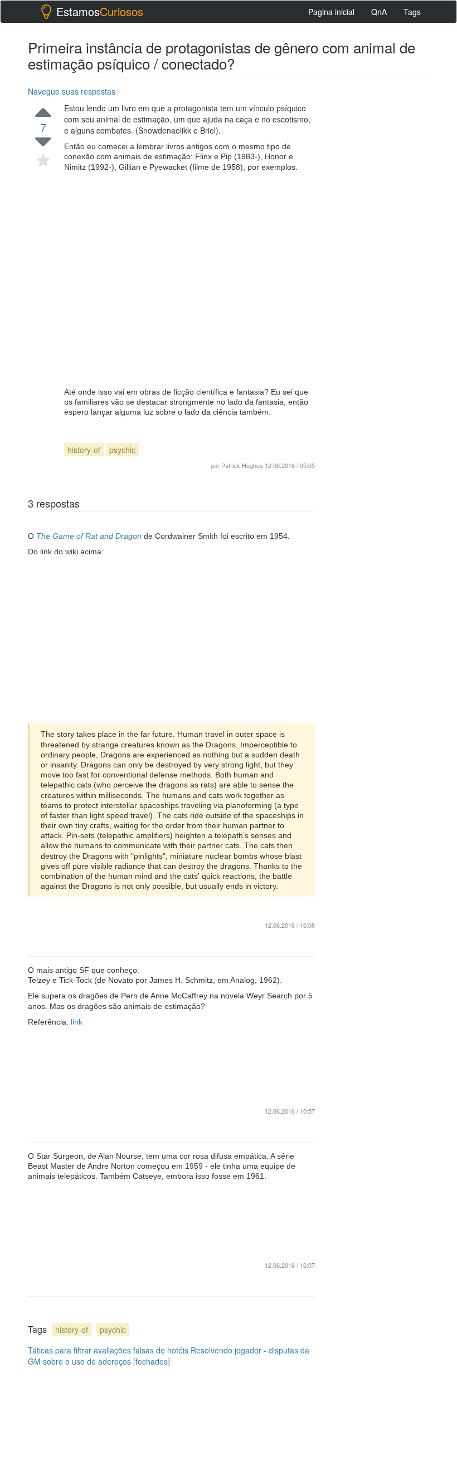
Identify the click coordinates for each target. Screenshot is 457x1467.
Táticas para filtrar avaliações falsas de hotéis (108, 1350)
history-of (83, 449)
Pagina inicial (331, 11)
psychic (122, 449)
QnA (379, 11)
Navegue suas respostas (71, 91)
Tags (412, 11)
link (76, 1021)
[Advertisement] (189, 279)
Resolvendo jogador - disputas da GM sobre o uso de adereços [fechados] (168, 1356)
